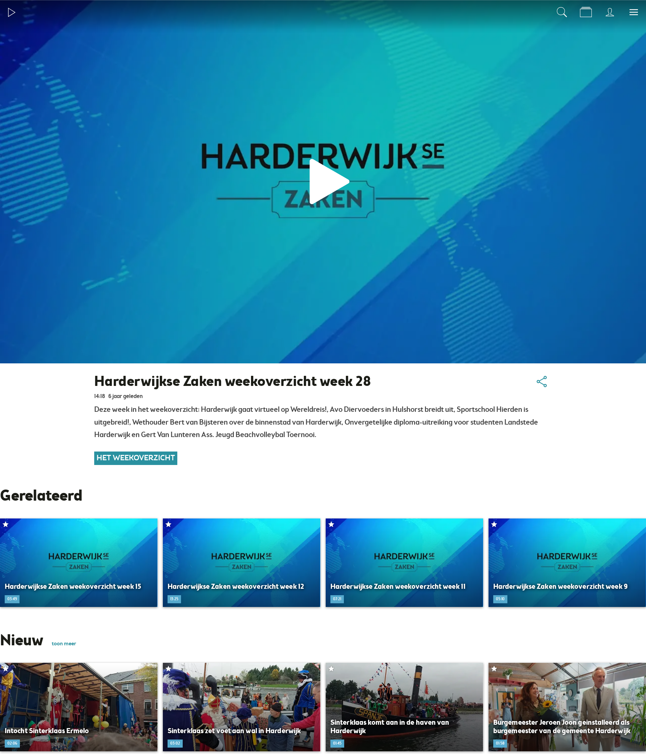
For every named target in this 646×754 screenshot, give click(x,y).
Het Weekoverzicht (136, 458)
